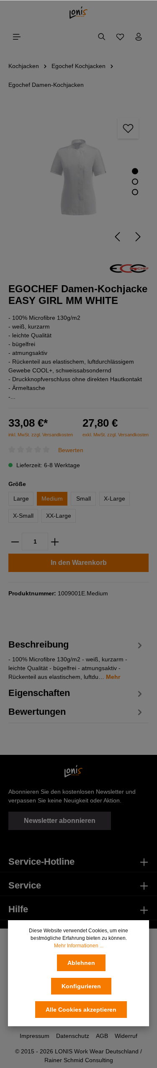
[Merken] (128, 128)
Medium (52, 498)
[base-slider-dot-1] (135, 171)
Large (21, 498)
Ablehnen (81, 962)
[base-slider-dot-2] (135, 181)
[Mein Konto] (138, 36)
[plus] (55, 541)
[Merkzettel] (120, 36)
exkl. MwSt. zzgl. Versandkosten (115, 434)
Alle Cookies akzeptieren (81, 1009)
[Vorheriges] (117, 236)
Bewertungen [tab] (37, 711)
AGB (102, 1036)
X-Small (23, 515)
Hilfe (18, 909)
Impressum (34, 1036)
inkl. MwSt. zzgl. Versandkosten (40, 434)
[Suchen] (101, 36)
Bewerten (70, 449)
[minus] (15, 541)
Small (83, 498)
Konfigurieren (81, 986)
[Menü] (16, 36)
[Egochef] (129, 267)
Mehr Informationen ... (78, 946)
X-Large (114, 498)
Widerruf (126, 1036)
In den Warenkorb (79, 562)
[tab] (76, 659)
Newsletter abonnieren (59, 820)
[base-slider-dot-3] (135, 192)
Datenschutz (72, 1036)
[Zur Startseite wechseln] (78, 12)
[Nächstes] (138, 236)
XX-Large (58, 515)
